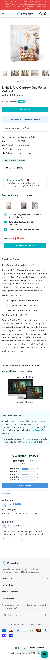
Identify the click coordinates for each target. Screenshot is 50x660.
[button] (8, 95)
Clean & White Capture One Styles (24, 229)
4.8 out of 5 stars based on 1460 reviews (25, 653)
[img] (8, 500)
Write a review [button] (25, 485)
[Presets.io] (25, 13)
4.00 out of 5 (31, 460)
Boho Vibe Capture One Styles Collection (23, 223)
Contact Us (31, 442)
